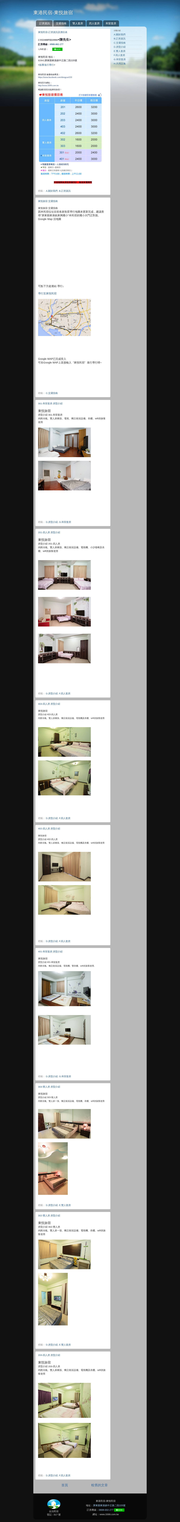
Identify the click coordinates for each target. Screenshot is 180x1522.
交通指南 (61, 23)
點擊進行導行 (47, 65)
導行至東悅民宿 (47, 293)
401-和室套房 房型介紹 (50, 951)
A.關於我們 (52, 191)
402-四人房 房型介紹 (49, 828)
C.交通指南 (52, 393)
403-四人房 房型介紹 (49, 704)
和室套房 (111, 23)
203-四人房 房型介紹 (49, 1355)
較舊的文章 (99, 1485)
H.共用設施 (120, 63)
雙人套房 (77, 23)
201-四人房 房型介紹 (49, 532)
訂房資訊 (44, 23)
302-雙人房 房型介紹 (49, 1215)
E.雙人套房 (65, 1205)
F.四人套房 (64, 693)
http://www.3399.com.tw (48, 85)
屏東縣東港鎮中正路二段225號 (109, 1505)
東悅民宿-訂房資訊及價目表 (52, 32)
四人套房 (94, 23)
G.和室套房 (65, 522)
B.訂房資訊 (65, 191)
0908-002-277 (56, 44)
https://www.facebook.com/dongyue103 (55, 77)
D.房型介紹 (52, 522)
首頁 (64, 1485)
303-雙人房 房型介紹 (49, 1086)
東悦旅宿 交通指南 (48, 201)
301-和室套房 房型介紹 (50, 403)
